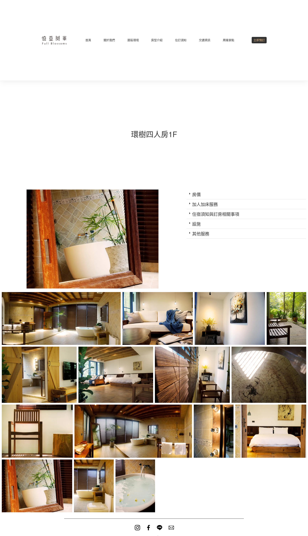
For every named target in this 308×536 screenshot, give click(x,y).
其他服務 (200, 233)
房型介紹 (157, 40)
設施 (196, 224)
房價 (196, 194)
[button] (246, 194)
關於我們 (109, 40)
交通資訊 (204, 40)
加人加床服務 (205, 204)
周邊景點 (228, 40)
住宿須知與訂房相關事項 (215, 214)
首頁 (88, 40)
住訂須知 (180, 40)
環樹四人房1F (154, 134)
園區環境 (133, 40)
